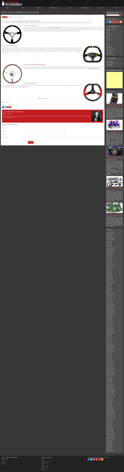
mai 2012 (108, 446)
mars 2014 (108, 406)
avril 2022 (108, 274)
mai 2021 (108, 288)
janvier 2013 (109, 431)
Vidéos (7, 7)
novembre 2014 (109, 391)
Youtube (113, 22)
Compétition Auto (54, 7)
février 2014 (109, 408)
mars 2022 (108, 275)
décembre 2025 (109, 232)
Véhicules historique (45, 469)
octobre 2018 (109, 310)
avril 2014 (108, 404)
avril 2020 (108, 297)
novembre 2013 (109, 413)
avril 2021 (108, 290)
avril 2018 (108, 321)
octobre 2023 (109, 250)
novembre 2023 (109, 248)
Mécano (100, 7)
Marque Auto (44, 463)
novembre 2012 (109, 435)
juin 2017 (108, 335)
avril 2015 (108, 382)
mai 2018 (108, 319)
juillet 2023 (108, 254)
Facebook (107, 22)
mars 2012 (108, 449)
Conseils (5, 102)
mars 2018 (108, 322)
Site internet (4, 134)
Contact (2, 460)
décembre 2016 (109, 346)
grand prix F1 (109, 34)
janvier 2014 (109, 409)
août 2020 (108, 295)
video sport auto (109, 54)
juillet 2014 (108, 399)
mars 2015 (108, 384)
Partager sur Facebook (3, 107)
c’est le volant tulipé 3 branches (54, 27)
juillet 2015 (108, 377)
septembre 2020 (109, 293)
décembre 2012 (109, 433)
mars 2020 (108, 299)
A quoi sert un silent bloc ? (114, 131)
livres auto (108, 36)
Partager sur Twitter (5, 107)
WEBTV (43, 459)
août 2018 (108, 313)
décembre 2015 (109, 368)
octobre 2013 (109, 415)
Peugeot (108, 39)
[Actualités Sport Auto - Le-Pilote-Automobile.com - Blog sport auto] (11, 3)
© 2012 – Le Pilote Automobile (9, 457)
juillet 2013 (108, 420)
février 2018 (109, 324)
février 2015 (109, 386)
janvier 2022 (109, 279)
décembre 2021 (109, 281)
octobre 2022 (109, 266)
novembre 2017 (109, 328)
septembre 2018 (109, 312)
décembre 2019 (109, 304)
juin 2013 (108, 422)
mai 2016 (108, 359)
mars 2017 (108, 341)
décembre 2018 (109, 308)
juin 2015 (108, 379)
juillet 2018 (108, 315)
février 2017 (109, 342)
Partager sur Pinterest (10, 107)
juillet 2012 (108, 442)
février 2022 (109, 277)
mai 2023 (108, 257)
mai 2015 (108, 380)
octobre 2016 (109, 350)
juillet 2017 (108, 333)
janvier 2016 (109, 366)
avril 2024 (108, 245)
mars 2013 (108, 428)
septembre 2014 (109, 395)
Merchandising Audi (110, 62)
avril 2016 (108, 360)
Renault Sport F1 (109, 61)
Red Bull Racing (109, 64)
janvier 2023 (109, 264)
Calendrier (38, 7)
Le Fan (69, 7)
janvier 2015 (109, 388)
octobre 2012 (109, 437)
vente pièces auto (110, 48)
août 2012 (108, 440)
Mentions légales (4, 459)
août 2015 (108, 375)
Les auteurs (3, 463)
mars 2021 (108, 292)
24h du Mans (109, 47)
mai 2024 (108, 243)
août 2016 (108, 353)
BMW (107, 38)
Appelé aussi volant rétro (93, 68)
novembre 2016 (109, 348)
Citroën (108, 32)
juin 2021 (108, 286)
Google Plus (115, 22)
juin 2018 (108, 317)
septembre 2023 (109, 252)
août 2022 (108, 268)
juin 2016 (108, 357)
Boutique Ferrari (109, 66)
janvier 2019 (109, 306)
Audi (107, 43)
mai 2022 (108, 272)
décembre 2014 (109, 389)
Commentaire (4, 137)
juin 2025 (108, 235)
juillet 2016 (108, 355)
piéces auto (108, 52)
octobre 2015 (109, 371)
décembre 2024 (109, 237)
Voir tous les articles (8, 113)
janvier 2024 (109, 246)
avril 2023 (108, 259)
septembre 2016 (109, 351)
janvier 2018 (109, 326)
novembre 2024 (109, 239)
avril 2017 (108, 339)
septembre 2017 (109, 332)
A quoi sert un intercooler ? (114, 188)
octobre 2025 (109, 234)
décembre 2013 (109, 411)
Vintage (116, 7)
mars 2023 (108, 261)
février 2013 (109, 429)
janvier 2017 (109, 344)
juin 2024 (108, 241)
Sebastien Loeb (109, 50)
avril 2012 (108, 447)
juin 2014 (108, 400)
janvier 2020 (109, 303)
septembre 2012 (109, 438)
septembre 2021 (109, 283)
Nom (3, 128)
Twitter (110, 22)
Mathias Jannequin (13, 17)
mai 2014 (108, 402)
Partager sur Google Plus (8, 107)
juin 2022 (108, 270)
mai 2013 (108, 424)
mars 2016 (108, 362)
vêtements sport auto (111, 29)
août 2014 (108, 397)
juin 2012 (108, 444)
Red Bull (108, 30)
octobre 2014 (109, 393)
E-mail (3, 131)
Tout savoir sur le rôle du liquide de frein (114, 158)
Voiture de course (85, 7)
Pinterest (118, 22)
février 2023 (109, 263)
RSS (121, 22)
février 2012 (109, 451)
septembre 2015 (109, 373)
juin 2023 (108, 255)
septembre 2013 (109, 417)
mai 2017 (108, 337)
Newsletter (3, 462)
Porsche (108, 45)
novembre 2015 (109, 370)
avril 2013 (108, 426)
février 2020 (109, 301)
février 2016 (109, 364)
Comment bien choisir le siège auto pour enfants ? (114, 105)
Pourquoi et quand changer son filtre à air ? (114, 214)
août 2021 (108, 284)
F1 (106, 41)
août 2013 (108, 418)
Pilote (23, 7)
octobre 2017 (109, 330)
